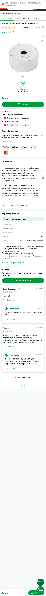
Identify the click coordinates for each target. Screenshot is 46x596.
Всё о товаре (7, 18)
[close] (44, 2)
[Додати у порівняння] (42, 41)
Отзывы (36, 18)
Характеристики (22, 18)
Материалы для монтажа (12, 13)
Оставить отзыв (23, 281)
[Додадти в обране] (42, 37)
